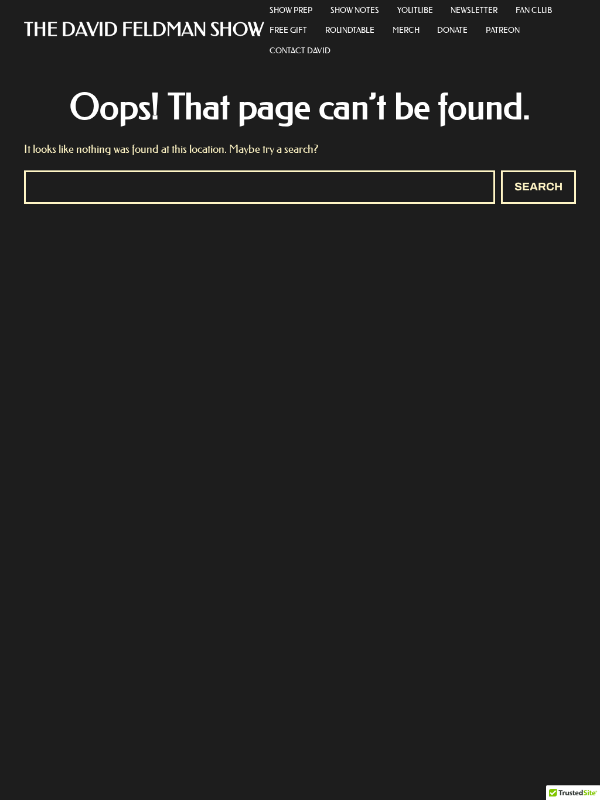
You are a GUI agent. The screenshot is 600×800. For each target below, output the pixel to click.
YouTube (415, 10)
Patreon (503, 30)
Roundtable (349, 30)
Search (538, 186)
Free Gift (288, 30)
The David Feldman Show (144, 30)
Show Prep (291, 10)
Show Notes (354, 10)
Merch (406, 30)
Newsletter (474, 10)
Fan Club (534, 10)
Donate (452, 30)
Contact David (300, 50)
